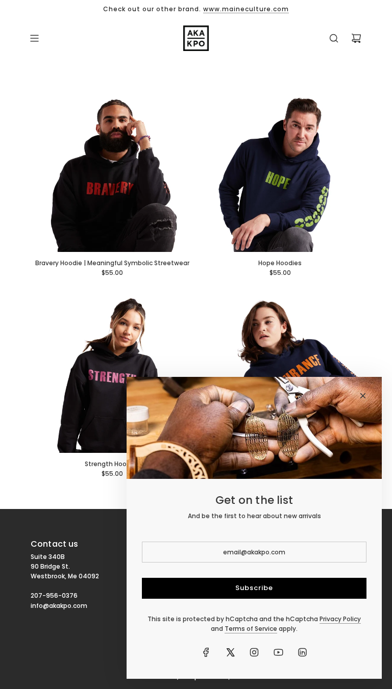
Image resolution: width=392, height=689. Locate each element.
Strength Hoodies (112, 464)
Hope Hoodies (280, 263)
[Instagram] (254, 652)
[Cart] (356, 38)
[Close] (363, 396)
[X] (230, 652)
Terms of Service (251, 628)
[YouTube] (278, 652)
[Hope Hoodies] (280, 170)
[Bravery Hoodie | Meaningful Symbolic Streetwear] (112, 170)
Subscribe (254, 588)
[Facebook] (206, 652)
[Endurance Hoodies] (280, 371)
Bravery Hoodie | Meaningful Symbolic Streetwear (112, 263)
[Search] (334, 38)
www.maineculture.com (246, 9)
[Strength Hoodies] (112, 371)
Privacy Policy (340, 619)
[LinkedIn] (302, 652)
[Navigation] (34, 38)
